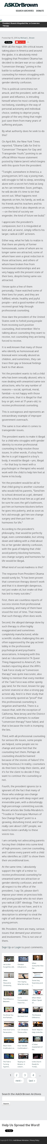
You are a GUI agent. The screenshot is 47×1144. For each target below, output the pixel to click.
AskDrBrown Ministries (21, 1140)
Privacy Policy (34, 1140)
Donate (40, 10)
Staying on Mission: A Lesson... (21, 1064)
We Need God (23, 1016)
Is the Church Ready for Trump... (36, 1064)
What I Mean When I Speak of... (37, 1000)
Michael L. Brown (27, 38)
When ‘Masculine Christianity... (7, 982)
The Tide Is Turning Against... (7, 1064)
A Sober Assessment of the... (37, 1046)
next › (19, 1080)
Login (18, 947)
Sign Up (6, 947)
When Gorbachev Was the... (37, 965)
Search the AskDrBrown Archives (21, 1094)
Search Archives (25, 10)
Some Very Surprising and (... (37, 982)
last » (32, 1080)
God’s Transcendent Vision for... (23, 1000)
